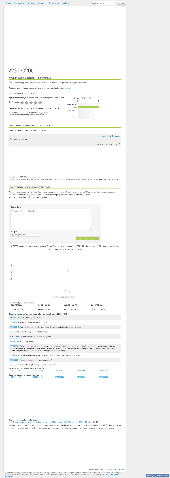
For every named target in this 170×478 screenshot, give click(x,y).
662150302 (103, 370)
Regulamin (110, 474)
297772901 (16, 370)
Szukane (66, 3)
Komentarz (15, 207)
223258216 (14, 317)
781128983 (59, 377)
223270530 (14, 332)
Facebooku (108, 470)
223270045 (14, 327)
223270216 (14, 355)
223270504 (14, 360)
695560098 (38, 377)
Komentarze (54, 3)
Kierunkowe (19, 3)
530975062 (103, 377)
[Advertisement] (64, 37)
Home (8, 3)
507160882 (81, 370)
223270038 (14, 322)
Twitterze (120, 470)
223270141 (14, 365)
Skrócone (42, 3)
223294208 (14, 341)
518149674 (60, 370)
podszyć (65, 88)
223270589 (14, 346)
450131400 (38, 370)
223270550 (14, 337)
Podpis (13, 231)
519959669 (81, 377)
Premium (31, 3)
